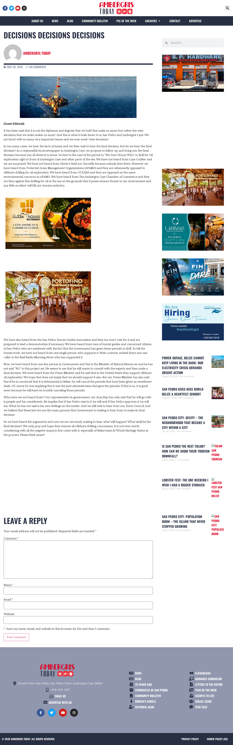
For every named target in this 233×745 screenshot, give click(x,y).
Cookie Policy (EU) (217, 739)
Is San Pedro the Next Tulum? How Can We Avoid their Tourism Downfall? (186, 451)
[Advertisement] (78, 469)
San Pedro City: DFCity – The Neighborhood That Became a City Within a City (183, 422)
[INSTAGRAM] (24, 8)
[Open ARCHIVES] (159, 21)
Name (8, 585)
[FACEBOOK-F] (5, 8)
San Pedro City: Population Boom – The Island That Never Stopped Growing (183, 521)
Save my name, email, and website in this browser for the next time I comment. (58, 628)
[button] (227, 8)
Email (8, 599)
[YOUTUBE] (17, 8)
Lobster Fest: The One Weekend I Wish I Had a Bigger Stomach (185, 482)
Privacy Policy (190, 739)
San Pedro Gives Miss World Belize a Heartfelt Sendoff (182, 391)
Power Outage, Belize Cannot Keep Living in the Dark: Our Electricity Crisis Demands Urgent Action (183, 365)
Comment (11, 538)
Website (9, 614)
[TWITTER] (11, 8)
